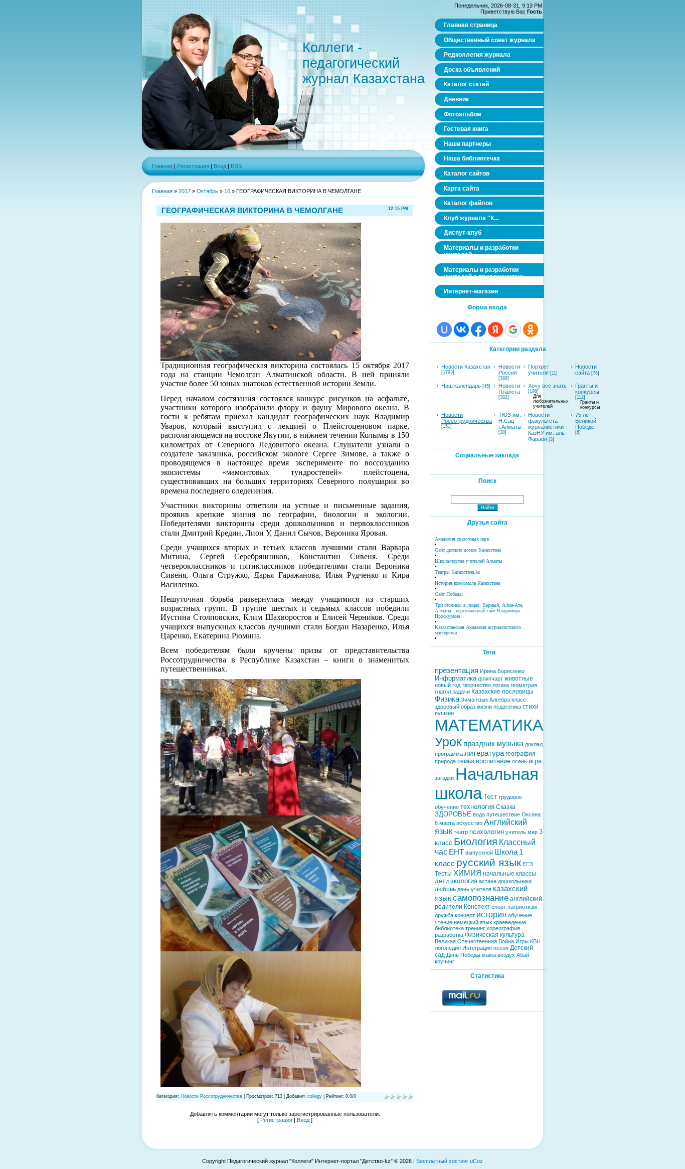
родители (448, 906)
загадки (444, 778)
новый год (447, 685)
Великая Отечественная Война (474, 941)
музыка (510, 743)
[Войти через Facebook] (478, 329)
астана (487, 881)
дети (442, 881)
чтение (443, 922)
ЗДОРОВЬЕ (453, 814)
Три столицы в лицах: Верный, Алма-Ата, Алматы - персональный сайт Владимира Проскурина (479, 610)
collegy (314, 1096)
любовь (445, 889)
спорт (498, 907)
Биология (475, 841)
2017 (185, 191)
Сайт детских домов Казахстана (468, 550)
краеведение (509, 922)
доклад (534, 744)
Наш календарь (461, 386)
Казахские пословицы (502, 691)
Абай (523, 955)
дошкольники (515, 881)
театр (461, 832)
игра (535, 761)
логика (500, 685)
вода (479, 814)
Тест (490, 796)
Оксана (531, 814)
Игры (522, 941)
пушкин (444, 713)
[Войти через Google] (513, 329)
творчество (476, 685)
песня (500, 948)
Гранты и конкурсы (587, 389)
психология (486, 832)
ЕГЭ (528, 864)
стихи (531, 706)
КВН (535, 941)
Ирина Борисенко (502, 671)
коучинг (444, 961)
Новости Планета (509, 389)
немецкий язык (473, 922)
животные (518, 678)
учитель (515, 832)
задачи (461, 692)
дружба (444, 915)
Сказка (506, 806)
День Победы (463, 955)
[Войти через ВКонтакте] (461, 329)
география (520, 753)
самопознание (480, 898)
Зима (467, 700)
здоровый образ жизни (463, 707)
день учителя (474, 889)
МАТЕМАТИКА (489, 725)
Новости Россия (509, 370)
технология (477, 806)
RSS (236, 166)
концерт (465, 915)
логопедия (448, 948)
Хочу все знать (547, 386)
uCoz (476, 1161)
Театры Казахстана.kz (457, 572)
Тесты (443, 873)
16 (227, 191)
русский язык (488, 863)
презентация (456, 670)
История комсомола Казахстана (467, 583)
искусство (469, 823)
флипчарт (490, 679)
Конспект (477, 906)
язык (482, 700)
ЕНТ (456, 852)
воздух (506, 955)
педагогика (507, 707)
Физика (447, 699)
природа (445, 761)
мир (533, 832)
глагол (443, 692)
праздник (479, 744)
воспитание (493, 761)
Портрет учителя (538, 370)
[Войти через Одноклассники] (530, 329)
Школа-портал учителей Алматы (468, 561)
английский (526, 898)
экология (463, 881)
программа (449, 754)
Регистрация (193, 166)
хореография (503, 928)
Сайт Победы (449, 594)
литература (484, 753)
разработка (449, 935)
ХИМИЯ (467, 873)
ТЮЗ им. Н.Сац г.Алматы (510, 421)
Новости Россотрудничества (211, 1096)
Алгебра (499, 700)
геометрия (523, 685)
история (491, 914)
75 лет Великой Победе (585, 421)
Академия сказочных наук (462, 539)
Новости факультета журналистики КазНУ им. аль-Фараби (547, 427)
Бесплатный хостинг (442, 1161)
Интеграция (477, 948)
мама (489, 955)
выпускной (479, 853)
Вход (220, 166)
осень (519, 761)
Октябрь (207, 191)
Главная (162, 166)
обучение (520, 915)
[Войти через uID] (444, 329)
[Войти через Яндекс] (495, 329)
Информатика (455, 678)
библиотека (449, 928)
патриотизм (522, 907)
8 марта (445, 823)
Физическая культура (495, 934)
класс (518, 700)
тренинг (475, 928)
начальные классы (509, 873)
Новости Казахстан (465, 367)
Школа (506, 852)
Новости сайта (586, 370)
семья (465, 761)
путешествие (503, 814)
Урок (448, 742)
